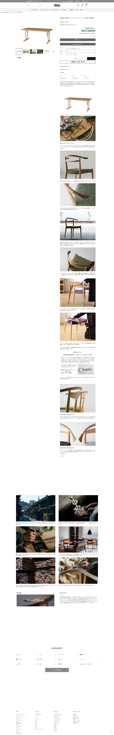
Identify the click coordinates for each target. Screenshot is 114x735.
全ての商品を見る (38, 714)
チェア (36, 717)
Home (1, 12)
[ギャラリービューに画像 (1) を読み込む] (19, 51)
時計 (36, 727)
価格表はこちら (78, 39)
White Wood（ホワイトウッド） (70, 24)
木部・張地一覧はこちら (78, 44)
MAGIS (17, 730)
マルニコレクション (19, 720)
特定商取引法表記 (76, 721)
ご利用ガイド (77, 1)
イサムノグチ (56, 723)
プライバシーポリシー (77, 720)
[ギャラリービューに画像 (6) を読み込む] (54, 51)
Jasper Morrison (57, 718)
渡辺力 (55, 726)
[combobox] (33, 5)
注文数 (75, 58)
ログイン (63, 1)
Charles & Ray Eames (58, 714)
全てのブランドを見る (20, 714)
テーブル (36, 718)
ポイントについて (92, 35)
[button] (78, 66)
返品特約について (76, 718)
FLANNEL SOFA (19, 726)
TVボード (36, 720)
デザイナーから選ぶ (53, 9)
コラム (77, 9)
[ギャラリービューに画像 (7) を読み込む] (19, 58)
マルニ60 (17, 718)
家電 (36, 726)
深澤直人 (55, 724)
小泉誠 (55, 730)
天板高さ (61, 51)
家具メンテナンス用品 (39, 729)
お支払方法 (75, 715)
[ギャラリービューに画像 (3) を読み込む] (33, 51)
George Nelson (57, 715)
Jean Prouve (56, 717)
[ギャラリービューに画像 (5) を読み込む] (47, 51)
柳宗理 (55, 727)
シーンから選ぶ (63, 9)
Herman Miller (18, 732)
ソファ (36, 715)
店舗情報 (71, 9)
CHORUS (17, 724)
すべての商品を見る (57, 670)
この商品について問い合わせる (78, 62)
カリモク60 (18, 715)
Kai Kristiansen (57, 720)
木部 (61, 54)
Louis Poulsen (18, 729)
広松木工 (17, 721)
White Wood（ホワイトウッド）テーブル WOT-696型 (12, 12)
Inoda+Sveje (56, 721)
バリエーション (62, 48)
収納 (36, 721)
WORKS (81, 9)
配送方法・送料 (75, 717)
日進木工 (67, 21)
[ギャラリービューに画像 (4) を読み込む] (40, 51)
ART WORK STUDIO (19, 733)
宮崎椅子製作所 (19, 723)
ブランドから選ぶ (34, 9)
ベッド (36, 723)
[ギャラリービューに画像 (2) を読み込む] (26, 51)
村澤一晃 (55, 729)
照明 (36, 724)
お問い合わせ (84, 1)
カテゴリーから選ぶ (43, 9)
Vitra (17, 727)
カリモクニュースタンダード (21, 717)
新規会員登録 (70, 1)
